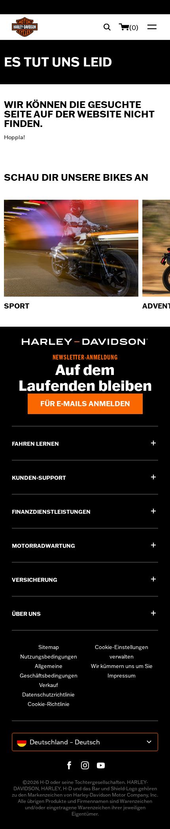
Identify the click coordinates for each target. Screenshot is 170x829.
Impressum (122, 675)
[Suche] (107, 27)
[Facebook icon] (69, 765)
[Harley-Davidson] (85, 342)
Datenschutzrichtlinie (48, 694)
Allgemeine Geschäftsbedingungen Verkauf (48, 675)
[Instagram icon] (85, 765)
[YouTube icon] (101, 765)
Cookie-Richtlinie (49, 704)
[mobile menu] (150, 27)
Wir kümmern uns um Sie (122, 666)
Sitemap (48, 647)
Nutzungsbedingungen (48, 656)
